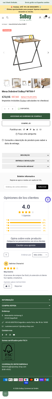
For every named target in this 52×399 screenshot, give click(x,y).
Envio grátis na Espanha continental (36, 2)
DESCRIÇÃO (25, 155)
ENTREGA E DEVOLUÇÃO (25, 161)
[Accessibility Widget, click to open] (48, 199)
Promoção (7, 30)
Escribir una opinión (26, 245)
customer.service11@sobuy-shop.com (19, 326)
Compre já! (26, 123)
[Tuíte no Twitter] (27, 129)
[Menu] (3, 17)
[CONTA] (40, 17)
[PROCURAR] (7, 17)
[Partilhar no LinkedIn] (34, 129)
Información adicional (25, 166)
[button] (44, 17)
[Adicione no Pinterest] (30, 129)
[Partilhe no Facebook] (24, 129)
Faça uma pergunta (27, 134)
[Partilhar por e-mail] (40, 129)
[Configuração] (48, 17)
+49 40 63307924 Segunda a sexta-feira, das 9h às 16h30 (26, 322)
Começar (4, 24)
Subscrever (42, 187)
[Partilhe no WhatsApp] (37, 129)
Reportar (18, 286)
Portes (23, 100)
